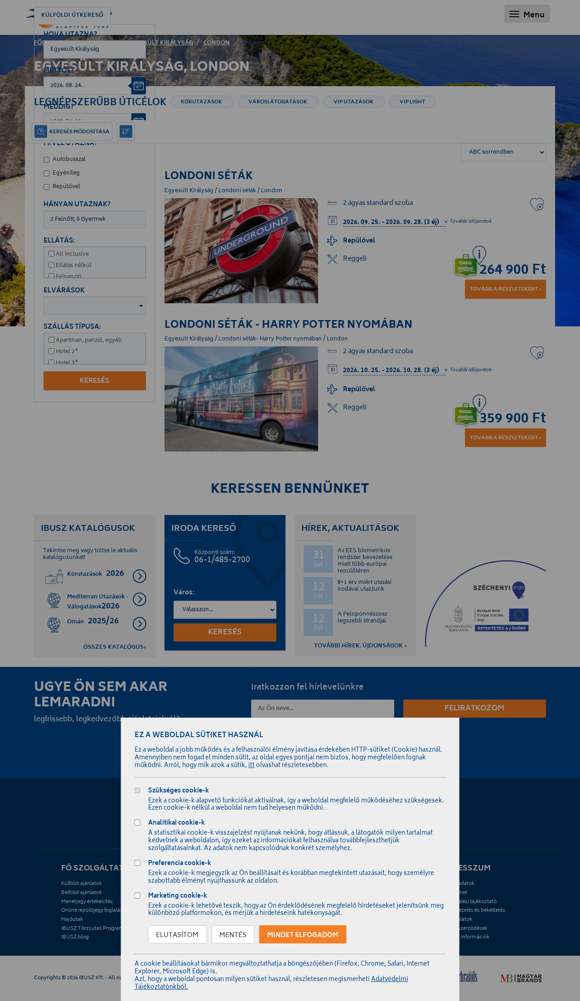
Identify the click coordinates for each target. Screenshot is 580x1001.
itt (251, 766)
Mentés (232, 935)
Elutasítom (177, 935)
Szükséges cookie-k (178, 792)
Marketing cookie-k (177, 897)
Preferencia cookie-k (179, 864)
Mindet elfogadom (302, 935)
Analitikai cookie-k (176, 824)
